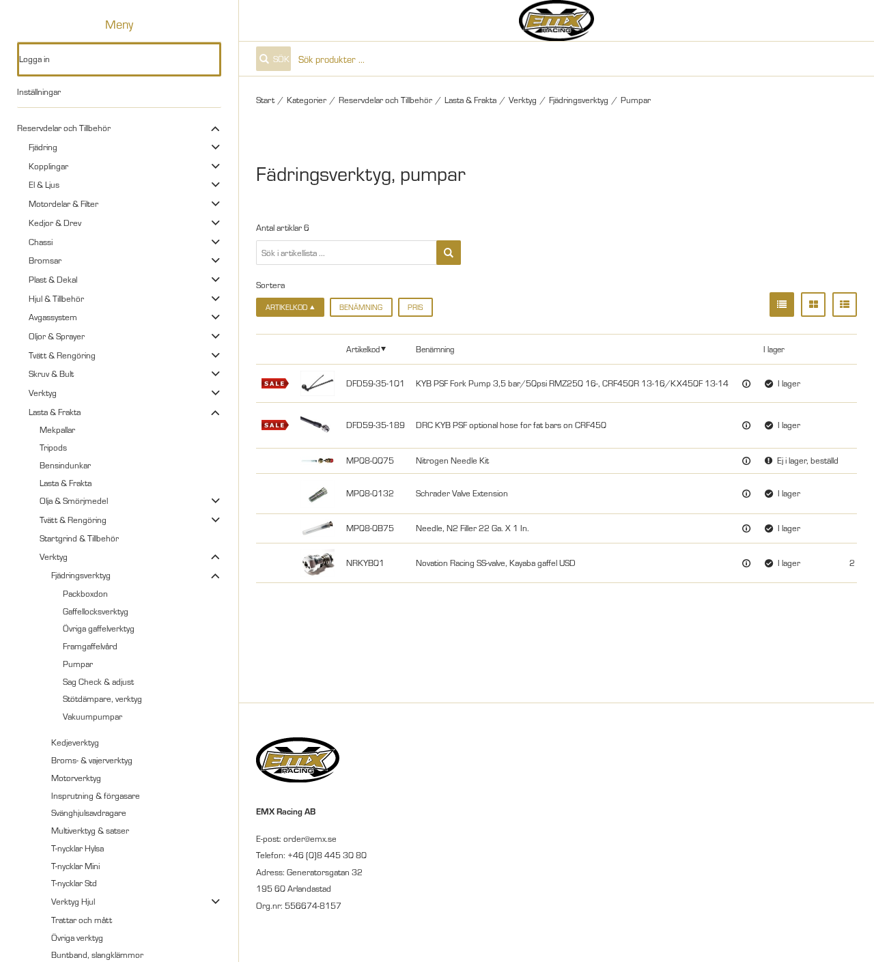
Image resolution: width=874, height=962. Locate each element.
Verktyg (43, 392)
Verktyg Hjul (73, 901)
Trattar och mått (81, 920)
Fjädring (43, 147)
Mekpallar (57, 429)
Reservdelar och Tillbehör (64, 128)
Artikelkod (363, 348)
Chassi (41, 242)
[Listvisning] (782, 304)
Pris (415, 307)
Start (265, 100)
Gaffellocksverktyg (95, 611)
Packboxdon (85, 593)
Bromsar (45, 260)
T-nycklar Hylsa (77, 848)
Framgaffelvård (90, 646)
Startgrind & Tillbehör (79, 538)
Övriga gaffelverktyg (99, 628)
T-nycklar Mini (75, 866)
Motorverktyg (76, 778)
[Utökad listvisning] (844, 304)
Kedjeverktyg (75, 742)
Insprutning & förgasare (95, 795)
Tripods (53, 447)
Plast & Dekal (53, 279)
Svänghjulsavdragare (88, 812)
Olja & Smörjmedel (74, 500)
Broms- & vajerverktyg (91, 760)
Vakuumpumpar (92, 716)
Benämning (360, 307)
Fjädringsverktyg (81, 575)
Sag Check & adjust (98, 681)
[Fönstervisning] (813, 304)
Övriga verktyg (77, 937)
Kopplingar (48, 166)
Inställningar (39, 91)
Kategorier (306, 100)
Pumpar (78, 663)
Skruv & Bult (51, 373)
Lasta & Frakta (55, 412)
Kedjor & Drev (55, 222)
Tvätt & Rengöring (62, 355)
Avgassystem (53, 317)
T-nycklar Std (74, 883)
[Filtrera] (448, 252)
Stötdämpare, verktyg (102, 698)
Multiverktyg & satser (90, 830)
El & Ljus (44, 184)
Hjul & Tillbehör (56, 298)
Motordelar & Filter (63, 203)
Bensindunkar (65, 465)
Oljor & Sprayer (57, 336)
